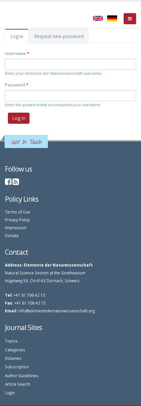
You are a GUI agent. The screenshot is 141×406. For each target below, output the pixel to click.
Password (16, 85)
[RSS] (15, 182)
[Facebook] (8, 182)
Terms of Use (17, 211)
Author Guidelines (21, 375)
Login (10, 392)
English (98, 18)
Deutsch (112, 18)
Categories (15, 349)
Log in (19, 38)
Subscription (17, 366)
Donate (12, 235)
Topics (11, 340)
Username (17, 53)
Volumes (13, 358)
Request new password (59, 36)
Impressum (16, 227)
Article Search (17, 384)
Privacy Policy (17, 219)
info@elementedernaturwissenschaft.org (56, 310)
